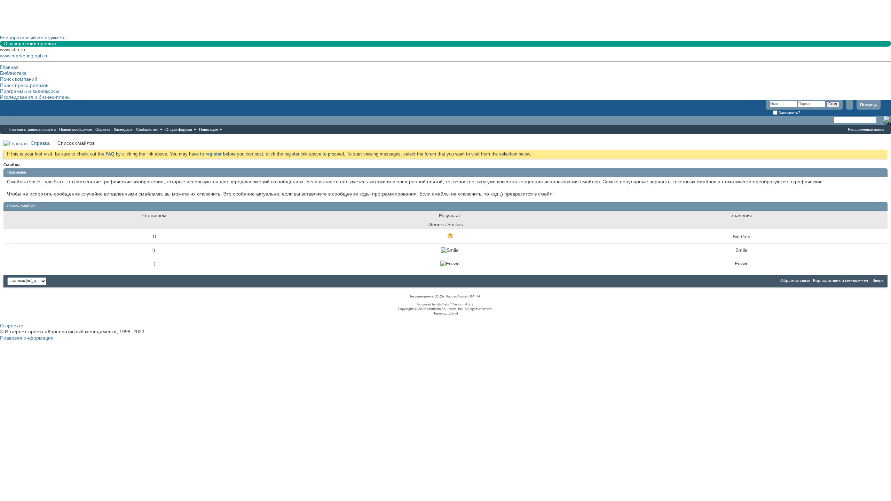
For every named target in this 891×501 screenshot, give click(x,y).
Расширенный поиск (866, 129)
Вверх (878, 280)
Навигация (208, 129)
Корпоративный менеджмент (841, 280)
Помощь (868, 104)
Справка (102, 129)
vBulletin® (444, 305)
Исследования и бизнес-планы (35, 97)
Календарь (123, 129)
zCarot (453, 314)
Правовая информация (27, 338)
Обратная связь (795, 280)
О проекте (11, 325)
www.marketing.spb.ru (24, 55)
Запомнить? (789, 113)
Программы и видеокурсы (29, 91)
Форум (14, 120)
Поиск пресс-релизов (24, 85)
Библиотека (13, 73)
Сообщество (147, 129)
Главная (9, 67)
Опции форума (178, 129)
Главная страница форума (32, 129)
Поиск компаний (18, 79)
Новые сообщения (75, 129)
